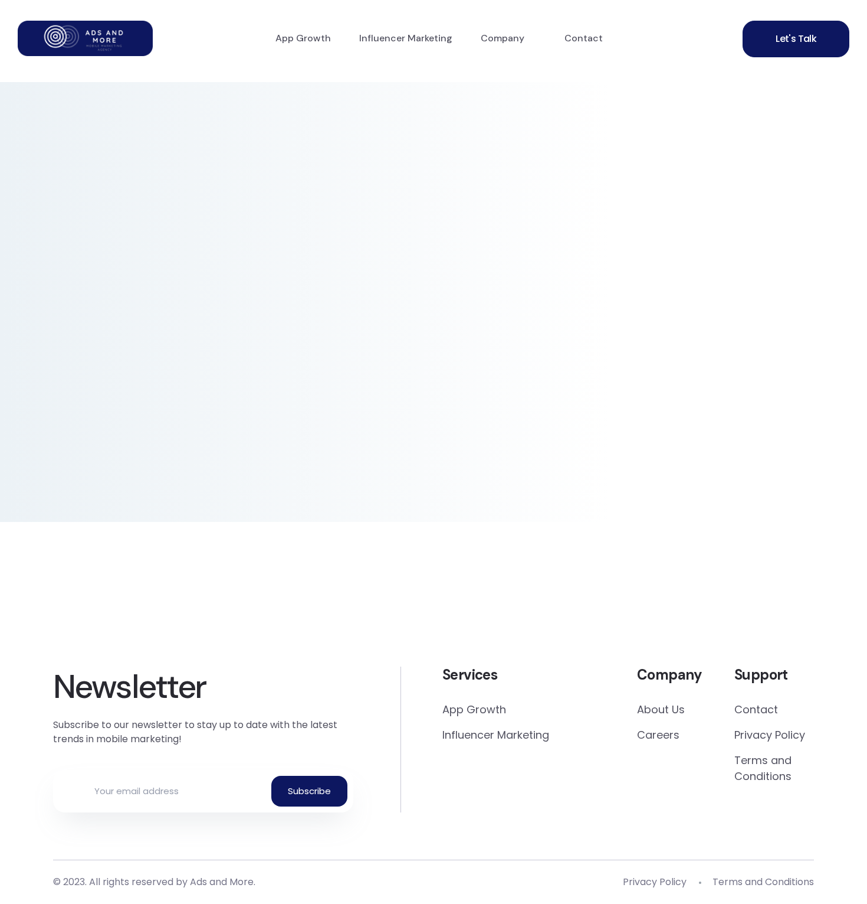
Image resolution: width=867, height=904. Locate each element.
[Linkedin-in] (434, 609)
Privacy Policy (769, 734)
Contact (583, 38)
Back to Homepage (144, 404)
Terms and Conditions (763, 768)
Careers (658, 734)
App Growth (303, 38)
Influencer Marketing (405, 38)
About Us (661, 709)
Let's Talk (796, 38)
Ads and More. (222, 882)
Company (502, 38)
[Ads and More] (85, 38)
